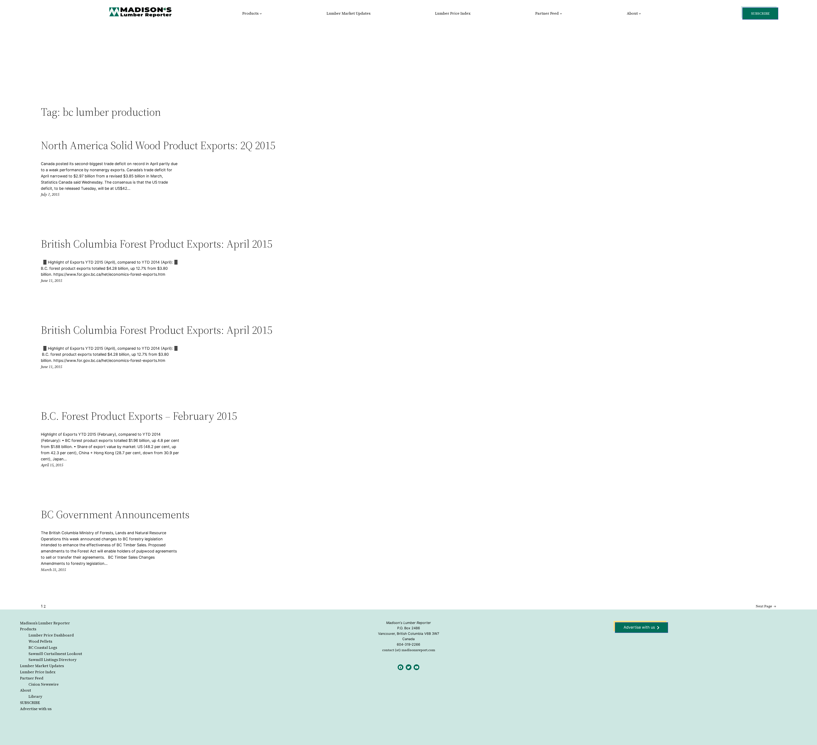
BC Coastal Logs (43, 647)
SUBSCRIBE (30, 702)
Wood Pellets (40, 641)
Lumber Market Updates (42, 665)
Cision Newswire (44, 684)
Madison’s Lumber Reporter (45, 623)
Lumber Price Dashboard (51, 635)
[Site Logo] (140, 12)
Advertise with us (35, 708)
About (25, 690)
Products (28, 629)
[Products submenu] (261, 13)
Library (35, 696)
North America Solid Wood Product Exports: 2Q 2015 (158, 145)
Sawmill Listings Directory (53, 659)
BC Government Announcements (115, 514)
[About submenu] (640, 13)
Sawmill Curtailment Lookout (55, 653)
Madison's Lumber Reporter (408, 623)
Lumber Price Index (38, 672)
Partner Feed (31, 678)
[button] (760, 13)
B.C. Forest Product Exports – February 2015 (139, 416)
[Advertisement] (408, 58)
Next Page (766, 606)
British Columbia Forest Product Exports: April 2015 (156, 243)
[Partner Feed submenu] (561, 13)
